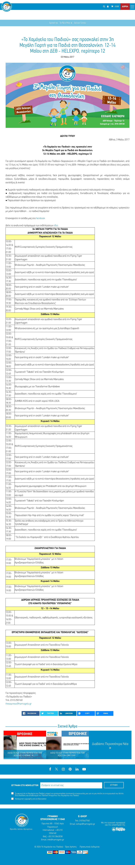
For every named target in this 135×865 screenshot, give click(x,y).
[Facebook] (50, 769)
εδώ (56, 225)
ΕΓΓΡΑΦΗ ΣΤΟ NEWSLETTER (24, 785)
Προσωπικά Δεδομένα (89, 847)
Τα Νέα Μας (65, 23)
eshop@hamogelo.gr (85, 824)
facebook (40, 218)
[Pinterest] (70, 769)
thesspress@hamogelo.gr (19, 704)
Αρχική (52, 23)
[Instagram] (63, 769)
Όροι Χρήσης (71, 847)
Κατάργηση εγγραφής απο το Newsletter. (31, 799)
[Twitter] (56, 769)
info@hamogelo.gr (55, 840)
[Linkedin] (77, 769)
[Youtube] (84, 769)
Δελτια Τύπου (80, 23)
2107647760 (84, 821)
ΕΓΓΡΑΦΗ (113, 785)
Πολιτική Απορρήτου (49, 796)
